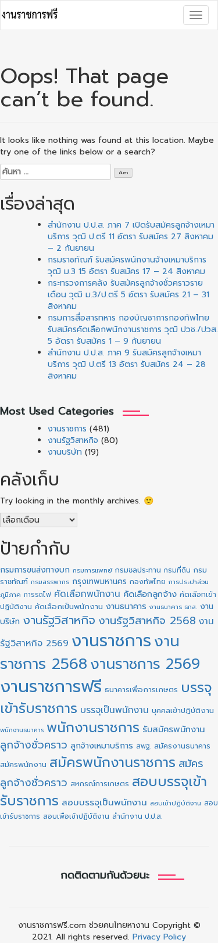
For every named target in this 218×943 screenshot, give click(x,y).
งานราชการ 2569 (145, 664)
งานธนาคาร (126, 606)
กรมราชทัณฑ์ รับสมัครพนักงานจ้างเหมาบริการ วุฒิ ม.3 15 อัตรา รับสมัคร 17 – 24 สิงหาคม (127, 266)
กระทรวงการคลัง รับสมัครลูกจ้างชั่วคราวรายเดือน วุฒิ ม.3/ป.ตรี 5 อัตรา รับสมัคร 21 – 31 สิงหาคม (128, 294)
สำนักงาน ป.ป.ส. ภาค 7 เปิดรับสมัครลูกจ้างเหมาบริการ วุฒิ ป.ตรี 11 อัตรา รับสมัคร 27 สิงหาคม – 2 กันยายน (131, 236)
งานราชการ (67, 429)
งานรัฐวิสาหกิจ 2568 (147, 621)
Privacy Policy (159, 937)
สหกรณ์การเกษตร (99, 783)
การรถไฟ (37, 594)
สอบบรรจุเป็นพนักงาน (104, 802)
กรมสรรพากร (50, 582)
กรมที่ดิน (177, 570)
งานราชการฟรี (51, 686)
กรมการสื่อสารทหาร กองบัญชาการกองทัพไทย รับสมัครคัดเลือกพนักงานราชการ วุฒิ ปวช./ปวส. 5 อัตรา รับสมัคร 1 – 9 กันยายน (133, 329)
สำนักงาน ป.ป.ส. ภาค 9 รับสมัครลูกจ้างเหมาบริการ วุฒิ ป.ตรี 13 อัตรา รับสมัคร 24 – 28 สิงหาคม (127, 364)
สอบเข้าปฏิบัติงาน (175, 803)
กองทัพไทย (148, 582)
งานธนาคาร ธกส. (173, 607)
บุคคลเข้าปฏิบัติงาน (183, 710)
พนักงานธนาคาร (22, 730)
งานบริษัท (65, 452)
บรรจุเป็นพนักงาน (114, 710)
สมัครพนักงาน (23, 764)
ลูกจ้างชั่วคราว (33, 745)
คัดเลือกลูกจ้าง (150, 594)
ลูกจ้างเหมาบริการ (101, 745)
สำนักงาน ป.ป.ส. (137, 816)
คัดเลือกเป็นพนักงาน (69, 607)
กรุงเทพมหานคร (99, 581)
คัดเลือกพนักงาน (87, 594)
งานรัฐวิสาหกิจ (73, 440)
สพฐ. (143, 746)
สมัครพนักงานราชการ (112, 763)
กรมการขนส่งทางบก (35, 570)
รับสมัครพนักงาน (173, 729)
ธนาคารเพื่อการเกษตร (141, 690)
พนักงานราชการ (93, 727)
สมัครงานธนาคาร (182, 745)
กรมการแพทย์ (92, 570)
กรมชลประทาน (138, 569)
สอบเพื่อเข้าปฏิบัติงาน (76, 816)
